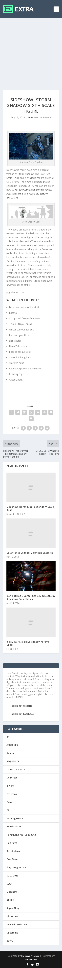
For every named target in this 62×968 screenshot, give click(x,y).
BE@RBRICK (13, 761)
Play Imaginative (16, 867)
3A (7, 736)
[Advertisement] (31, 51)
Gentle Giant (13, 826)
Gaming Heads (14, 818)
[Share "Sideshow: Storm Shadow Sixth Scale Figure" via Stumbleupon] (44, 412)
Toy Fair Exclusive (16, 924)
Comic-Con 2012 (15, 769)
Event (9, 802)
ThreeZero (12, 916)
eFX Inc (10, 785)
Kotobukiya (13, 851)
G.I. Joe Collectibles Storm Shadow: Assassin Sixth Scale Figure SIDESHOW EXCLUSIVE (29, 193)
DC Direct (11, 777)
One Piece (12, 859)
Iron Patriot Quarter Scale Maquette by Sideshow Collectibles (30, 597)
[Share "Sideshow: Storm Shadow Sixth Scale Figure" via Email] (51, 412)
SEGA (9, 883)
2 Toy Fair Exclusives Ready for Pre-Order (28, 643)
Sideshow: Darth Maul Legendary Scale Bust (30, 508)
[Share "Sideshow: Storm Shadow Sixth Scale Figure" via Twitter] (18, 412)
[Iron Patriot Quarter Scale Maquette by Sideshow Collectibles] (31, 576)
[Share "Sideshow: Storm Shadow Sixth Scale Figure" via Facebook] (11, 412)
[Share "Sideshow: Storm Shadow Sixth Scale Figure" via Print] (31, 419)
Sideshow (32, 117)
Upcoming (12, 932)
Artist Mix (12, 744)
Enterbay (11, 794)
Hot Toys (11, 842)
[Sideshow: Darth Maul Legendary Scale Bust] (31, 487)
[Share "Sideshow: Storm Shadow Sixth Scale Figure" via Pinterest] (31, 412)
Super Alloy (12, 908)
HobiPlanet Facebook (22, 713)
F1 (7, 810)
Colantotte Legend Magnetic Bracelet (29, 552)
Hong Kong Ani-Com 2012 (21, 834)
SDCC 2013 (12, 875)
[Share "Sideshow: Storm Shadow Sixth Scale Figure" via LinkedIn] (37, 412)
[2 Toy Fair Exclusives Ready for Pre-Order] (31, 622)
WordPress (31, 959)
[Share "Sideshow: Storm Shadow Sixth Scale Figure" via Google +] (24, 412)
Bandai (10, 753)
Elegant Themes (30, 955)
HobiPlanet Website (21, 705)
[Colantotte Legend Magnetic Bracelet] (31, 533)
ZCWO (9, 940)
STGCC (10, 900)
